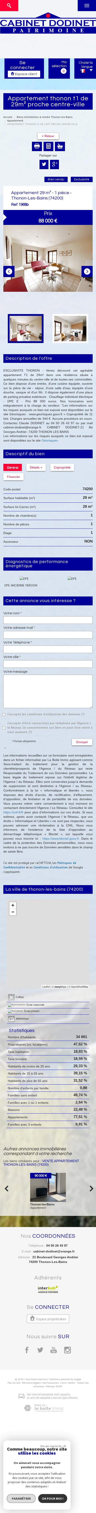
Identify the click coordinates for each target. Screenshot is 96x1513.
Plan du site (14, 1382)
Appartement (15, 120)
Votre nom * (12, 613)
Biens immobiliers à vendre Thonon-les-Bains (45, 117)
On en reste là (50, 1446)
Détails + (36, 467)
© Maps (59, 986)
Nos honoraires (50, 1382)
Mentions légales (31, 1382)
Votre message (15, 671)
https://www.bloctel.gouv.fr (60, 838)
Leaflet (46, 986)
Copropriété (62, 467)
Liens (63, 1382)
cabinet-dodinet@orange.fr (54, 1251)
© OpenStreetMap (78, 986)
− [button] (12, 912)
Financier (13, 477)
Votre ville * (12, 657)
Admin (71, 1382)
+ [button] (12, 905)
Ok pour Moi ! (52, 1499)
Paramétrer (21, 1499)
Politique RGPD (54, 1386)
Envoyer (82, 742)
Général (12, 467)
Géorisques (50, 440)
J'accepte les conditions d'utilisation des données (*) (46, 714)
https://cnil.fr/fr (13, 812)
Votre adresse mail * (19, 627)
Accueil (7, 117)
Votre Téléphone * (17, 642)
